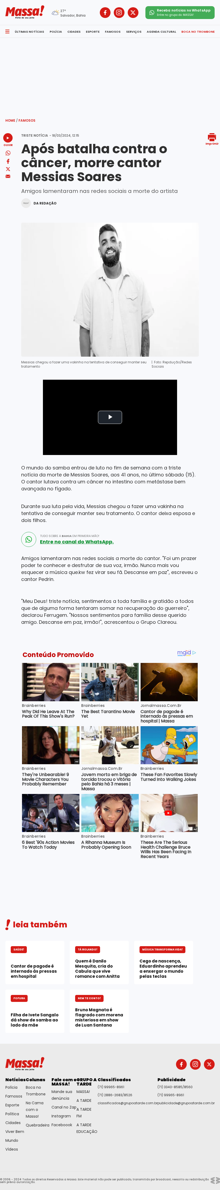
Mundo (11, 1140)
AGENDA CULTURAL (161, 31)
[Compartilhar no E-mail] (8, 176)
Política (12, 1114)
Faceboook (62, 1125)
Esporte (12, 1105)
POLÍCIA (56, 31)
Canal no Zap (64, 1107)
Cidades (13, 1122)
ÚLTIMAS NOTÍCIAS (29, 31)
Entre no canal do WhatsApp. (77, 542)
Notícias (15, 1080)
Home (11, 120)
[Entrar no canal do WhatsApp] (28, 539)
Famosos (27, 120)
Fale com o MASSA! (64, 1082)
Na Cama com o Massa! (34, 1109)
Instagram (61, 1116)
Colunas (35, 1080)
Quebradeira (37, 1125)
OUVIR (8, 145)
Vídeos (11, 1149)
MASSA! (83, 1091)
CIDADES (73, 31)
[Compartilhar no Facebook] (8, 162)
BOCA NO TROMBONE (198, 31)
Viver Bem (14, 1131)
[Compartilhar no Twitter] (8, 169)
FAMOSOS (112, 31)
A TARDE (83, 1100)
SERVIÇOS (133, 31)
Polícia (11, 1087)
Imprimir (212, 143)
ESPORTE (93, 31)
